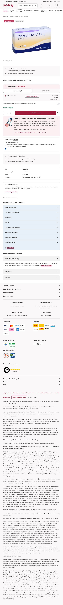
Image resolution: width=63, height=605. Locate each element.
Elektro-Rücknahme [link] (46, 393)
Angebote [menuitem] (60, 10)
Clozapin (25, 174)
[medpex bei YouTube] (41, 344)
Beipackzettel (10, 247)
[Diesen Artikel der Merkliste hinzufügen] (58, 113)
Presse (18, 393)
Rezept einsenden (46, 265)
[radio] (5, 96)
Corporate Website (9, 393)
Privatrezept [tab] (45, 91)
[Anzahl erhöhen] (10, 113)
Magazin (15, 1)
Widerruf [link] (27, 393)
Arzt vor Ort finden (42, 132)
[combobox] (28, 5)
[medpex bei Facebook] (34, 344)
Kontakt (56, 393)
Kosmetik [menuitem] (36, 10)
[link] (6, 355)
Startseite (5, 16)
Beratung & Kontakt (47, 1)
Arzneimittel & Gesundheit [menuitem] (19, 10)
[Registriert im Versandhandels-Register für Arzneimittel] (12, 345)
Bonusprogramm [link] (7, 1)
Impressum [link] (6, 397)
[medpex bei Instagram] (38, 344)
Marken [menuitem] (51, 10)
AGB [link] (22, 393)
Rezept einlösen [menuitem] (5, 11)
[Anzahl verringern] (5, 113)
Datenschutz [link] (35, 393)
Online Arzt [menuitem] (12, 10)
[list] (31, 40)
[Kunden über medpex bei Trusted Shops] (12, 370)
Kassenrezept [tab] (18, 91)
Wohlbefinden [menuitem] (28, 10)
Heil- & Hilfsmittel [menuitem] (44, 10)
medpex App (22, 1)
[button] (25, 133)
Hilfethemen (57, 1)
